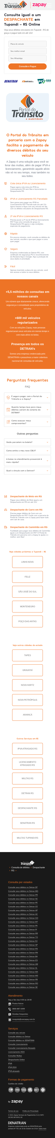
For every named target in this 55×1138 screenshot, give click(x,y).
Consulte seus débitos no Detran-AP (23, 910)
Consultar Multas (15, 1056)
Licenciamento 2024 (16, 1052)
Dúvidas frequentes (20, 1014)
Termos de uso (13, 1111)
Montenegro (27, 606)
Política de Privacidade (30, 1111)
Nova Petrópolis (27, 700)
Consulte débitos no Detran (19, 1037)
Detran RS (27, 793)
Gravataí (27, 670)
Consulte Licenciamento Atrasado (21, 1048)
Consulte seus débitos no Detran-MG (23, 891)
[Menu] (49, 5)
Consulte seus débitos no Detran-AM (23, 964)
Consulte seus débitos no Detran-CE (23, 906)
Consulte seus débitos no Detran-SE (23, 987)
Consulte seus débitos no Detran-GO (23, 918)
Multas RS (27, 778)
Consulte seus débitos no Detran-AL (22, 968)
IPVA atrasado (14, 1071)
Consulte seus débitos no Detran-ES (23, 960)
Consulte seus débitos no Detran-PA (22, 926)
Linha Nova (27, 562)
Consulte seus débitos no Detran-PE (23, 903)
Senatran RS (27, 823)
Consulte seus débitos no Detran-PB (23, 980)
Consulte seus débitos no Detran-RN (23, 953)
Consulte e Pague (27, 66)
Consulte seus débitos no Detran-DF (23, 887)
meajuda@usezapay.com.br (23, 1019)
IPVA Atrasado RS (27, 749)
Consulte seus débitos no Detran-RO (23, 983)
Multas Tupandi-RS (27, 838)
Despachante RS (27, 808)
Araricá (27, 715)
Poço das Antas (27, 621)
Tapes (27, 655)
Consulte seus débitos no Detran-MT (23, 922)
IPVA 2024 (12, 1067)
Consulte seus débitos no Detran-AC (23, 914)
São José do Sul (27, 592)
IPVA (10, 1063)
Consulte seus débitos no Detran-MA (23, 972)
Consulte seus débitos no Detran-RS (23, 949)
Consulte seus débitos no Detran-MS (23, 976)
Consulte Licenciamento (18, 1044)
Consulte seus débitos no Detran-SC (23, 899)
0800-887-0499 (18, 1009)
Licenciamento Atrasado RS (27, 763)
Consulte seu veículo (16, 1033)
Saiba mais (42, 1129)
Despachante (39, 867)
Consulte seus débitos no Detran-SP (23, 945)
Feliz (27, 577)
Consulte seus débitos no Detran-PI (22, 930)
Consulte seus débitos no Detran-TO (23, 937)
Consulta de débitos (20, 867)
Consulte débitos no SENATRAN (21, 1040)
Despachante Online (16, 1060)
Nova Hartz (27, 685)
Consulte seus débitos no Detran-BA (23, 956)
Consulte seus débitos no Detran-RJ (22, 941)
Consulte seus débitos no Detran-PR (23, 895)
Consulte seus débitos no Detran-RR (23, 933)
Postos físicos (17, 1003)
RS (12, 870)
